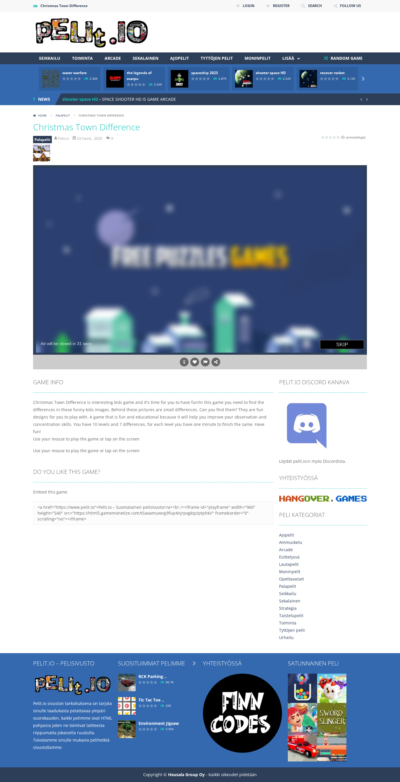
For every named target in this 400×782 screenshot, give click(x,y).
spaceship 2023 (204, 72)
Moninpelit (258, 58)
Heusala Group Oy (186, 774)
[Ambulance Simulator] (302, 746)
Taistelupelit (291, 615)
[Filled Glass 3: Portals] (302, 688)
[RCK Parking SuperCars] (127, 682)
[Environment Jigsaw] (127, 729)
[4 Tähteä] (334, 137)
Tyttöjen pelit (217, 58)
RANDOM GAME (346, 58)
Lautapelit (289, 564)
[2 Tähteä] (327, 137)
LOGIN (248, 5)
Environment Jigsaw (159, 723)
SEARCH (315, 5)
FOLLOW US (350, 5)
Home (42, 115)
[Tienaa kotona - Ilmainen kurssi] (242, 713)
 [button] (205, 362)
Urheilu (286, 637)
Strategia (288, 608)
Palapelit (63, 115)
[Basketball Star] (302, 717)
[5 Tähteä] (338, 137)
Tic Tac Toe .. (151, 700)
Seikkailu (49, 58)
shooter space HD (271, 72)
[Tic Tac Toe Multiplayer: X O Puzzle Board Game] (127, 705)
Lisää (288, 58)
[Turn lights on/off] (184, 362)
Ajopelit (179, 58)
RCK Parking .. (153, 676)
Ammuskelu (290, 542)
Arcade (113, 58)
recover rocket (332, 72)
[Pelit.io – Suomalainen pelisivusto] (91, 31)
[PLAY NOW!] (50, 78)
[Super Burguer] (331, 746)
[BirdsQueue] (331, 688)
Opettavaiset (291, 579)
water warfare (74, 72)
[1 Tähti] (323, 137)
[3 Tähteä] (331, 137)
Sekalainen (145, 58)
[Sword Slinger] (331, 717)
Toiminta (82, 58)
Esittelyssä (289, 557)
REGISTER (281, 5)
